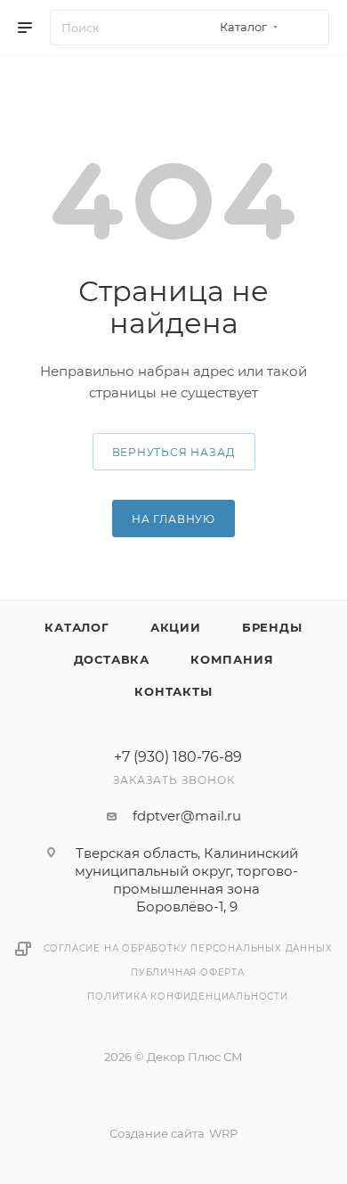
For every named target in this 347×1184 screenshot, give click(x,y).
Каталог (76, 627)
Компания (231, 659)
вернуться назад (174, 452)
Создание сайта (157, 1133)
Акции (175, 627)
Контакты (173, 691)
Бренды (272, 627)
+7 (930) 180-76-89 (178, 757)
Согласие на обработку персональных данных (188, 948)
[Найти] (307, 27)
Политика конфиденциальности (187, 996)
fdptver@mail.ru (187, 815)
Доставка (111, 659)
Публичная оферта (188, 972)
